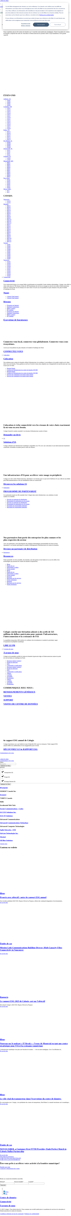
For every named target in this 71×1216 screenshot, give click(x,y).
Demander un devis (12, 435)
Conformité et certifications (14, 665)
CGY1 (9, 201)
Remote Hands (11, 368)
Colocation (8, 359)
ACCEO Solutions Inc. (8, 812)
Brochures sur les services (14, 578)
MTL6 (9, 213)
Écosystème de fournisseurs (15, 320)
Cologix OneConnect (13, 296)
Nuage (6, 293)
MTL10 (9, 219)
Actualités (9, 676)
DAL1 (9, 131)
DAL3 (9, 134)
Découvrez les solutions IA (15, 484)
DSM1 (9, 142)
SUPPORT (8, 700)
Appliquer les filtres (5, 784)
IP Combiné (10, 310)
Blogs (8, 564)
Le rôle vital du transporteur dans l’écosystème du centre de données (31, 1099)
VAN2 (9, 263)
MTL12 (9, 222)
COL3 (8, 111)
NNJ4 (8, 183)
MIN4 (8, 167)
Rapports (9, 576)
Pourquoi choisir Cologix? (14, 661)
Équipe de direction (12, 662)
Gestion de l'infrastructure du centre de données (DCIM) (22, 370)
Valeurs (9, 673)
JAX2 (8, 151)
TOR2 (8, 246)
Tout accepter (41, 24)
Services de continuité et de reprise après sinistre (20, 374)
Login (1, 6)
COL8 (8, 117)
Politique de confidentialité (46, 15)
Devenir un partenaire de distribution (17, 499)
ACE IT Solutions (6, 816)
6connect (3, 795)
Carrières (9, 675)
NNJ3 (8, 181)
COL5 (8, 114)
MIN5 (8, 169)
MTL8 (9, 216)
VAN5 (9, 268)
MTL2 (9, 207)
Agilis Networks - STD (8, 830)
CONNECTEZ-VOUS (13, 351)
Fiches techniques (12, 580)
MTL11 (9, 221)
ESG (8, 664)
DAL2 (9, 133)
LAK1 (9, 158)
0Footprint (4, 788)
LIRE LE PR (9, 645)
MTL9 (9, 218)
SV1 (8, 190)
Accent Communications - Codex (11, 809)
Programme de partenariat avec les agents (18, 501)
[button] (35, 762)
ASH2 (8, 102)
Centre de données (8, 1197)
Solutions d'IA (9, 442)
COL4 (8, 113)
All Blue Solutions (6, 840)
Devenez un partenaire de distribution (20, 549)
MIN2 (8, 164)
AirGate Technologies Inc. (9, 833)
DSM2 (9, 144)
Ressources (8, 556)
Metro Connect (11, 308)
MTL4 (9, 210)
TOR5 (8, 250)
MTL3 (9, 209)
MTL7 (9, 215)
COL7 (8, 116)
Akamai (3, 837)
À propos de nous (11, 653)
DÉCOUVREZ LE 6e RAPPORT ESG (20, 749)
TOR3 (8, 247)
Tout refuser (57, 24)
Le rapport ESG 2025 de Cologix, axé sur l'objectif (22, 1001)
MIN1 (8, 162)
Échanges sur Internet (13, 305)
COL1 (8, 108)
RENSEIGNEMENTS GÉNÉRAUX (19, 692)
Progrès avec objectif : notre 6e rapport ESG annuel (23, 897)
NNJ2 (8, 179)
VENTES (7, 696)
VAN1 (9, 261)
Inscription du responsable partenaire (17, 505)
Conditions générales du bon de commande (12, 1214)
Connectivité (9, 281)
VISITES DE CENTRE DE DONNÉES (20, 704)
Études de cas (10, 566)
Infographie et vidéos (12, 567)
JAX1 (8, 150)
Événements (10, 678)
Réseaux (7, 302)
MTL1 (9, 205)
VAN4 (9, 266)
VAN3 (9, 264)
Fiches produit (11, 569)
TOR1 (8, 244)
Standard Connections (13, 307)
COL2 (8, 110)
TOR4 (8, 249)
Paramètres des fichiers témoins (25, 24)
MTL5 (9, 212)
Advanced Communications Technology (14, 823)
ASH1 (8, 100)
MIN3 (8, 165)
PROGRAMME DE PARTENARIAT (19, 491)
